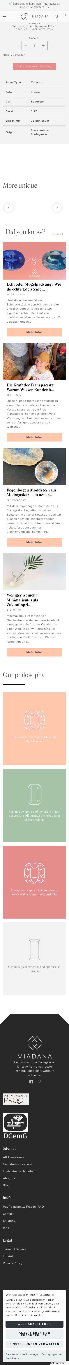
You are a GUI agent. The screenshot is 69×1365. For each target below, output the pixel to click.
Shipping (9, 1221)
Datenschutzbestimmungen (23, 1354)
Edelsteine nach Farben (19, 1171)
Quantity (34, 38)
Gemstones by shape (17, 1164)
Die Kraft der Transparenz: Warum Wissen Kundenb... (30, 387)
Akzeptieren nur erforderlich (34, 1334)
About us (9, 1178)
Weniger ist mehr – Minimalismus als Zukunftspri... (23, 600)
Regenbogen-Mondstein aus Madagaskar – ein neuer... (32, 492)
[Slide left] (9, 208)
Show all (57, 234)
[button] (4, 16)
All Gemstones (13, 1157)
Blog (6, 1185)
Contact (8, 1214)
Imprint (8, 1256)
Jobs (6, 1228)
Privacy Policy (12, 1263)
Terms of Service (14, 1249)
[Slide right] (57, 208)
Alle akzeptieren (34, 1324)
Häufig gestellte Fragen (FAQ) (24, 1207)
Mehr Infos (34, 332)
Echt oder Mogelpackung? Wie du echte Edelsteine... (34, 286)
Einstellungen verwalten (34, 1344)
